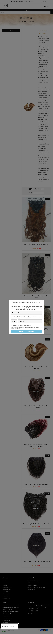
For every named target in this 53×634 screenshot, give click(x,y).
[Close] (42, 301)
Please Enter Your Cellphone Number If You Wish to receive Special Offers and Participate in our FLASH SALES (26, 317)
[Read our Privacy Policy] (41, 327)
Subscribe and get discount (26, 331)
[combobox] (14, 321)
